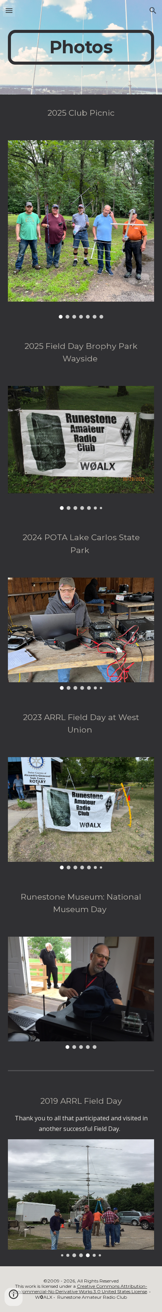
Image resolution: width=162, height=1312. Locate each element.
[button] (9, 10)
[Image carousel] (81, 229)
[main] (81, 47)
